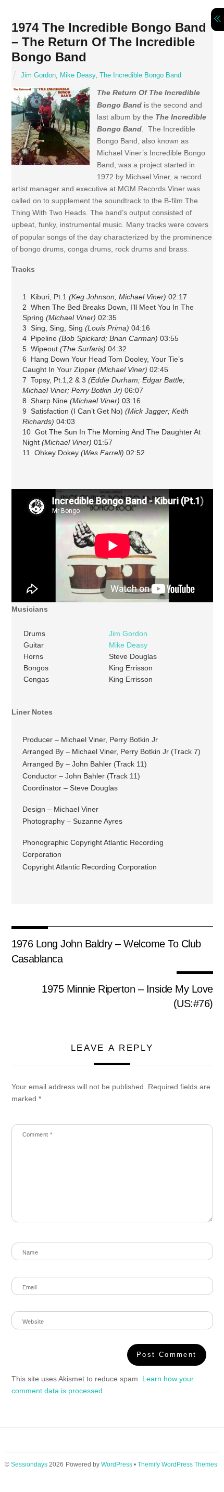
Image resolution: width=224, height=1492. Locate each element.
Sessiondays (29, 1464)
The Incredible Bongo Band (140, 75)
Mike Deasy (77, 75)
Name (30, 1252)
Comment (37, 1134)
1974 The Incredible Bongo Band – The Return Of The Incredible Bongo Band (108, 42)
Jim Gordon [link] (128, 633)
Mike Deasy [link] (128, 645)
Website (33, 1321)
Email (29, 1287)
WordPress (116, 1464)
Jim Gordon (38, 75)
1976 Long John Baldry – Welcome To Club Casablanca (106, 951)
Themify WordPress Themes (177, 1464)
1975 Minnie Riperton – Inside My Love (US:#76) (127, 996)
